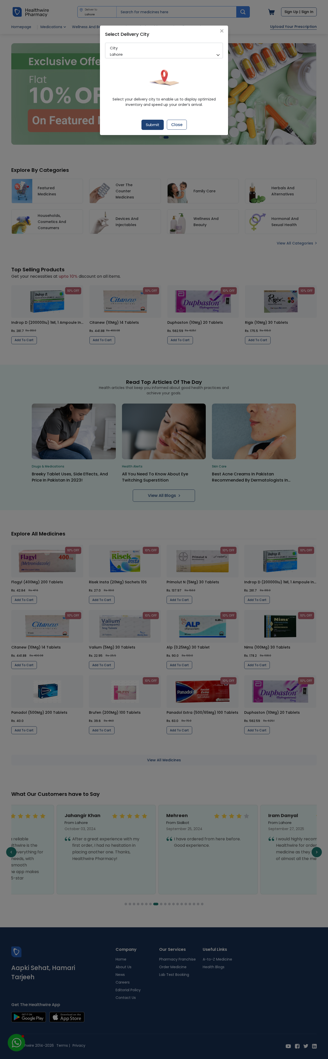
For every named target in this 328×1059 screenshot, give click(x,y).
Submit (152, 124)
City (114, 48)
